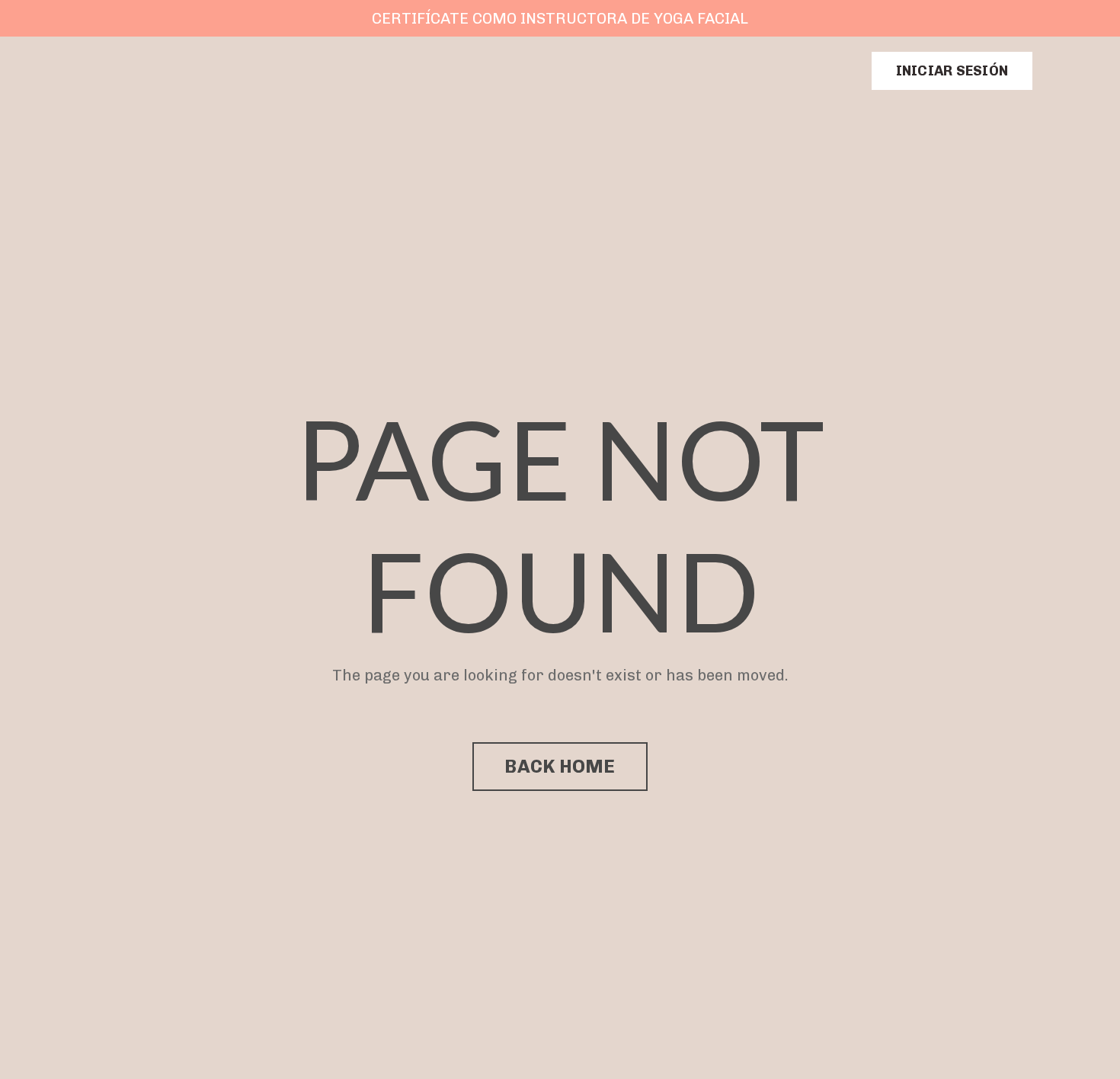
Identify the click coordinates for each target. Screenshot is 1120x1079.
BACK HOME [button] (559, 766)
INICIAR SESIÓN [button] (952, 70)
